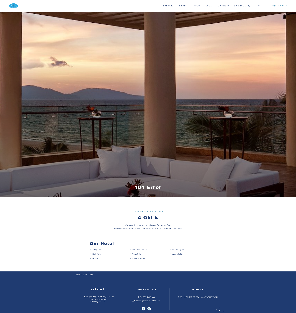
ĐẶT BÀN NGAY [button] (279, 6)
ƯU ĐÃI (209, 6)
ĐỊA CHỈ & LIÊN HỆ (242, 6)
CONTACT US (146, 289)
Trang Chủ (96, 250)
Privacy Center (138, 258)
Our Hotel (102, 243)
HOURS (198, 289)
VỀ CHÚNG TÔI (223, 6)
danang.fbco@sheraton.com (148, 301)
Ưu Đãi (95, 258)
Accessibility (177, 254)
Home (79, 275)
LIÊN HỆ (97, 289)
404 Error (148, 187)
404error (89, 275)
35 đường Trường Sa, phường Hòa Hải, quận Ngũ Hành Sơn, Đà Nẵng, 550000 (98, 299)
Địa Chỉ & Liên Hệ (139, 250)
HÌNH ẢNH (182, 6)
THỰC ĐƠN (196, 6)
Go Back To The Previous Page (149, 211)
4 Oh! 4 (148, 217)
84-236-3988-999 (147, 297)
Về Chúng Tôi (178, 250)
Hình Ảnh (96, 254)
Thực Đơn (136, 254)
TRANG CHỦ (168, 6)
